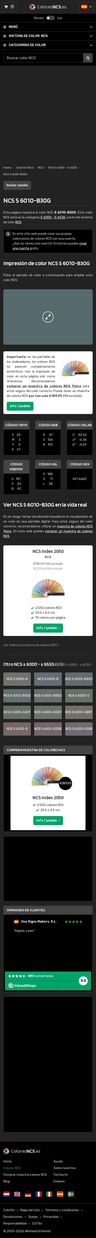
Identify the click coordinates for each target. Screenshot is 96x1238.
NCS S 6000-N (17, 679)
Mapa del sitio (30, 1210)
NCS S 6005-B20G (78, 679)
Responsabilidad (15, 1223)
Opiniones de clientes (26, 910)
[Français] (38, 1194)
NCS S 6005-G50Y (48, 712)
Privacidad (50, 1217)
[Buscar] (88, 57)
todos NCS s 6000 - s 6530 (70, 665)
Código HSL (48, 464)
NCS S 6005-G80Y (78, 712)
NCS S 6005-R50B (78, 729)
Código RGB (48, 425)
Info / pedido (20, 406)
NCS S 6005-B (48, 679)
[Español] (86, 6)
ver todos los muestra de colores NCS (30, 645)
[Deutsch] (28, 1194)
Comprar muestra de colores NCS (36, 750)
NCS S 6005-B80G (48, 696)
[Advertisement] (48, 113)
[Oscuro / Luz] (50, 18)
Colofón (9, 1210)
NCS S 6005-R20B (47, 729)
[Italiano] (49, 1194)
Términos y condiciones (62, 1210)
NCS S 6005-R (17, 729)
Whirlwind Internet (38, 1231)
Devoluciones (13, 1217)
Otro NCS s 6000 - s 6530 (33, 664)
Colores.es (25, 1151)
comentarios (40, 976)
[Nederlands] (6, 1194)
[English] (17, 1194)
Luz (59, 18)
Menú (13, 27)
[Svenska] (71, 1194)
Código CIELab (80, 425)
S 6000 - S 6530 (52, 217)
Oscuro (39, 18)
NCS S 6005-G (79, 696)
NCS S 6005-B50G (17, 696)
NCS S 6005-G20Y (17, 712)
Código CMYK (16, 425)
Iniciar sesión (17, 185)
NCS (28, 36)
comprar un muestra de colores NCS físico (44, 386)
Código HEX (79, 464)
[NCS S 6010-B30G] (48, 317)
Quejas (33, 1217)
